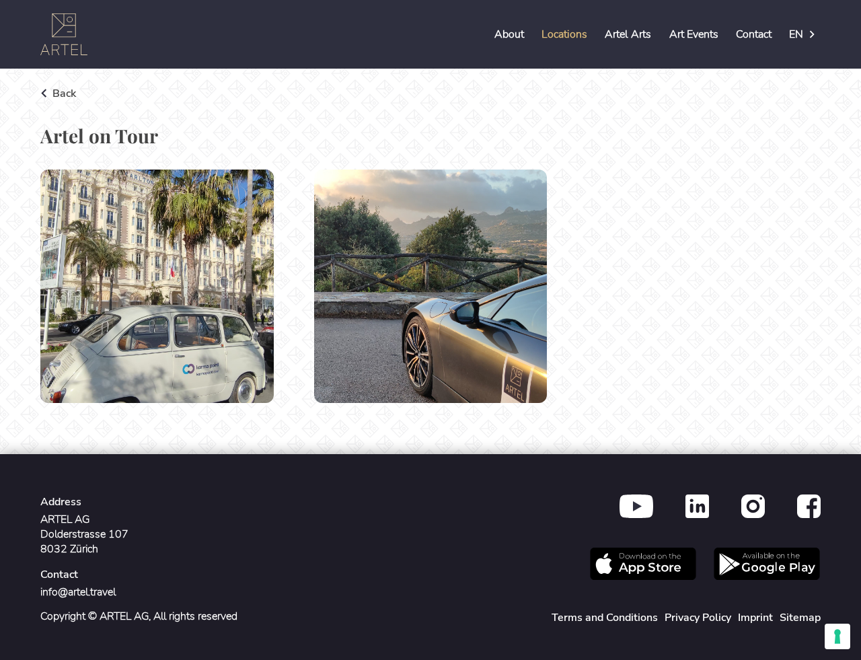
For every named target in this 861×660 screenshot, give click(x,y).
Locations (564, 34)
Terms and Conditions (605, 617)
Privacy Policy (698, 617)
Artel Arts (628, 34)
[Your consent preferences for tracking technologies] (837, 636)
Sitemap (800, 617)
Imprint (755, 617)
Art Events (693, 34)
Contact (754, 34)
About (509, 34)
